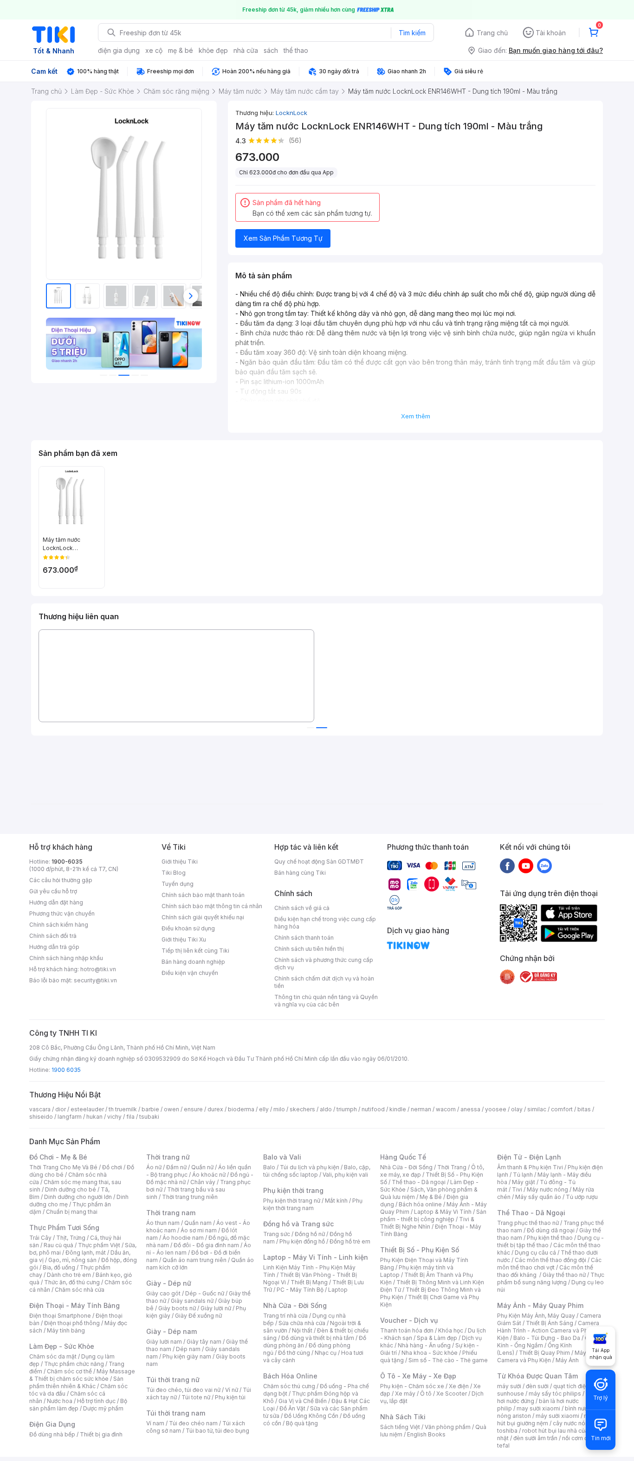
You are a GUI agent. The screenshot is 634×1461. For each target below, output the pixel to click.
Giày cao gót (163, 1293)
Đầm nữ (176, 1167)
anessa (470, 1109)
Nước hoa (59, 1400)
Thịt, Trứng (70, 1237)
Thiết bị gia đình (101, 1434)
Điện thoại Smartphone (60, 1315)
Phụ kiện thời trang (293, 1190)
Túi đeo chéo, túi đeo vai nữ (183, 1389)
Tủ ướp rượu (582, 1196)
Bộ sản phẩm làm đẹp (78, 1404)
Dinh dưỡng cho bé (70, 1189)
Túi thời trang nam (175, 1413)
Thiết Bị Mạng (309, 1282)
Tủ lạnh (523, 1174)
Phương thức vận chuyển (62, 913)
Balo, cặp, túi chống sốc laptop (316, 1171)
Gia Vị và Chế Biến (302, 1400)
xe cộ (153, 50)
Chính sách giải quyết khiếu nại (203, 917)
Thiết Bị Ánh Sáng (549, 1323)
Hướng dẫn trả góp (54, 946)
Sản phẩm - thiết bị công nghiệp (433, 1215)
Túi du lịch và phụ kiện (309, 1167)
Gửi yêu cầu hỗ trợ (53, 891)
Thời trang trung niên (190, 1196)
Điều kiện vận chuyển (190, 972)
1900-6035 (67, 861)
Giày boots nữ (177, 1308)
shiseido (41, 1116)
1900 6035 (66, 1069)
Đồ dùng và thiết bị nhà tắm (317, 1337)
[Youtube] (525, 865)
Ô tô (426, 1393)
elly (264, 1109)
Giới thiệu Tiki (180, 861)
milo (279, 1109)
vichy (114, 1116)
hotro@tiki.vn (98, 969)
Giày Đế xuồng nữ (198, 1315)
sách (271, 50)
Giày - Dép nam (171, 1331)
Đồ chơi (112, 1167)
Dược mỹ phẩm (103, 1408)
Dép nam (188, 1349)
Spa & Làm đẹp (437, 1337)
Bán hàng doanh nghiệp (193, 961)
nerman (421, 1109)
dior (60, 1109)
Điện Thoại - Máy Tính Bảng (74, 1305)
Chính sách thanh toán (304, 937)
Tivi (517, 1189)
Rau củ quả (58, 1245)
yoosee (495, 1109)
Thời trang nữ (168, 1157)
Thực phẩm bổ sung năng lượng (550, 1278)
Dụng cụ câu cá (535, 1252)
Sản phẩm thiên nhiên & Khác (76, 1382)
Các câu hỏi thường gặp (60, 880)
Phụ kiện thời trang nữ (291, 1200)
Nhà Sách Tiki (403, 1417)
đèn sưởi (537, 1386)
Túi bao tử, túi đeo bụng (217, 1430)
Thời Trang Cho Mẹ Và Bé (63, 1167)
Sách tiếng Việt (400, 1426)
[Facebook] (507, 865)
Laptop (338, 1289)
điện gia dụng (119, 50)
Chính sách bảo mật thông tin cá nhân (212, 906)
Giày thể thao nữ (564, 1274)
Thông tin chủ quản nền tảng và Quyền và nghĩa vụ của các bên (326, 1000)
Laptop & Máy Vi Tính (443, 1211)
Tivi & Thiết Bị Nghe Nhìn (427, 1223)
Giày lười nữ (216, 1308)
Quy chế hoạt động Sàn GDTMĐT (319, 861)
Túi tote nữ (195, 1397)
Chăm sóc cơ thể (69, 1371)
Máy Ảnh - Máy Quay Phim (540, 1305)
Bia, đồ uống (59, 1267)
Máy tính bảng (66, 1330)
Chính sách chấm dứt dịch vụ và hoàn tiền (324, 982)
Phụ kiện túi (230, 1397)
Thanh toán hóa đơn (406, 1330)
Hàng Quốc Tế (403, 1157)
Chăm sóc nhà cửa (79, 1289)
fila (130, 1116)
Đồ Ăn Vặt (292, 1408)
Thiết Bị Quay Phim (544, 1352)
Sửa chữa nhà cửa (301, 1323)
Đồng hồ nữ (310, 1233)
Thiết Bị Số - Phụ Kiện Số (419, 1250)
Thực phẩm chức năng (74, 1363)
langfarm (70, 1116)
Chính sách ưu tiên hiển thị (309, 948)
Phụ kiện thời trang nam (312, 1204)
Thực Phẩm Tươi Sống (64, 1227)
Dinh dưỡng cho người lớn (78, 1196)
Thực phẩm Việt (99, 1245)
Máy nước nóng (547, 1189)
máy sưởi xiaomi (557, 1415)
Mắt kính (336, 1200)
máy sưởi (509, 1386)
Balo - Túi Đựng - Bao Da (546, 1337)
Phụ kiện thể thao (550, 1237)
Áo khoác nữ (209, 1174)
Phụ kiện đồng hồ (302, 1241)
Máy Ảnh (567, 1360)
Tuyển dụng (178, 883)
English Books (426, 1434)
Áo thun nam (163, 1222)
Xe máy (405, 1393)
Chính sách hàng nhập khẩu (66, 958)
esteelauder (87, 1109)
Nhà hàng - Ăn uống (424, 1345)
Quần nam (198, 1222)
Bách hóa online (420, 1204)
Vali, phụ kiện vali (345, 1174)
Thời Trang (451, 1167)
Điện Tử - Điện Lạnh (529, 1157)
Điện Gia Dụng (52, 1424)
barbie (150, 1109)
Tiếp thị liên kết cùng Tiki (195, 950)
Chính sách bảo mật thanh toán (203, 894)
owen (171, 1109)
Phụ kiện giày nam (186, 1356)
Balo (269, 1167)
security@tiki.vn (95, 980)
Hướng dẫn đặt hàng (56, 902)
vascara (40, 1109)
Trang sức (276, 1233)
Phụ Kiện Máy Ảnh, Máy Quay (536, 1315)
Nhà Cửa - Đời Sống (295, 1305)
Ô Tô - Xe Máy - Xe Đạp (418, 1376)
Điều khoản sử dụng (188, 928)
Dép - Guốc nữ (204, 1293)
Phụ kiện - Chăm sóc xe (412, 1386)
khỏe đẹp (213, 50)
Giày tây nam (204, 1341)
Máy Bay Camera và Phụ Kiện (547, 1356)
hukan (94, 1116)
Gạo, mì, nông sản (72, 1259)
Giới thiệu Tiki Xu (184, 939)
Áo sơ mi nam (199, 1230)
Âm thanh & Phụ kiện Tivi (530, 1167)
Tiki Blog (174, 872)
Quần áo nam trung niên (194, 1259)
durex (215, 1109)
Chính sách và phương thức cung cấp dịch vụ (323, 963)
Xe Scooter (451, 1393)
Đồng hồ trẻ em (350, 1241)
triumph (346, 1109)
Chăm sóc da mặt (53, 1356)
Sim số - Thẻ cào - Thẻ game (448, 1360)
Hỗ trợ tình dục (96, 1400)
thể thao (296, 50)
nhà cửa (245, 50)
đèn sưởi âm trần (535, 1438)
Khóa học (450, 1330)
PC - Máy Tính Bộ (300, 1289)
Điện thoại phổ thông (72, 1323)
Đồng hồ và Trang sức (298, 1224)
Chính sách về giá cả (302, 907)
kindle (397, 1109)
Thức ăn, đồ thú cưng (72, 1282)
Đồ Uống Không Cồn (311, 1415)
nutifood (373, 1109)
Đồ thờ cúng (294, 1352)
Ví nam (155, 1423)
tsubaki (149, 1116)
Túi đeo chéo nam (193, 1423)
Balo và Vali (282, 1157)
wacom (446, 1109)
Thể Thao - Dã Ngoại (531, 1213)
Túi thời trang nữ (173, 1380)
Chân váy (202, 1182)
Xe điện (459, 1386)
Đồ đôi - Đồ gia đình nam (206, 1245)
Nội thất (302, 1330)
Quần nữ (202, 1167)
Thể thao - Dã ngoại (419, 1182)
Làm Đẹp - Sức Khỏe (61, 1346)
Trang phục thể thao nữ (528, 1222)
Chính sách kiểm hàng (58, 924)
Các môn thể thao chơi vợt (549, 1263)
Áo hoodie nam (183, 1237)
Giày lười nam (164, 1341)
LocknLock (291, 112)
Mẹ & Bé (431, 1196)
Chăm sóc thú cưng (289, 1386)
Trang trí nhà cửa (285, 1315)
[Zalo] (544, 865)
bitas (584, 1109)
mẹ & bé (180, 50)
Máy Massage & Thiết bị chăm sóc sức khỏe (82, 1375)
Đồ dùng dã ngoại (551, 1230)
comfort (562, 1109)
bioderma (241, 1109)
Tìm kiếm (412, 33)
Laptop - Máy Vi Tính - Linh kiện (315, 1257)
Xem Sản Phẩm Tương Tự (283, 238)
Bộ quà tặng (302, 1423)
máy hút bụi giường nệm (546, 1419)
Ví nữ (231, 1389)
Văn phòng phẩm (448, 1426)
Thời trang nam (170, 1213)
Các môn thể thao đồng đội (550, 1259)
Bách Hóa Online (290, 1376)
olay (517, 1109)
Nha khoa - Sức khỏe (429, 1352)
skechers (302, 1109)
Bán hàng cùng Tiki (300, 872)
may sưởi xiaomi (538, 1408)
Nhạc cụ (325, 1352)
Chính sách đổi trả (53, 935)
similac (536, 1109)
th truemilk (123, 1109)
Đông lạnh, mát (85, 1252)
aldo (326, 1109)
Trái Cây (40, 1237)
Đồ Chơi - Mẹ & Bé (58, 1157)
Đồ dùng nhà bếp (52, 1434)
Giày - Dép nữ (168, 1283)
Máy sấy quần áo (538, 1196)
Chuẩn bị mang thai (71, 1211)
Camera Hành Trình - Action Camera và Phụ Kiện (548, 1330)
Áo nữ (154, 1167)
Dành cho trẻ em (69, 1274)
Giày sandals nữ (192, 1300)
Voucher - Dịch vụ (409, 1320)
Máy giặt (523, 1182)
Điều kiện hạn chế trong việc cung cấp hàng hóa (325, 923)
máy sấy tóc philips (555, 1393)
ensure (193, 1109)
